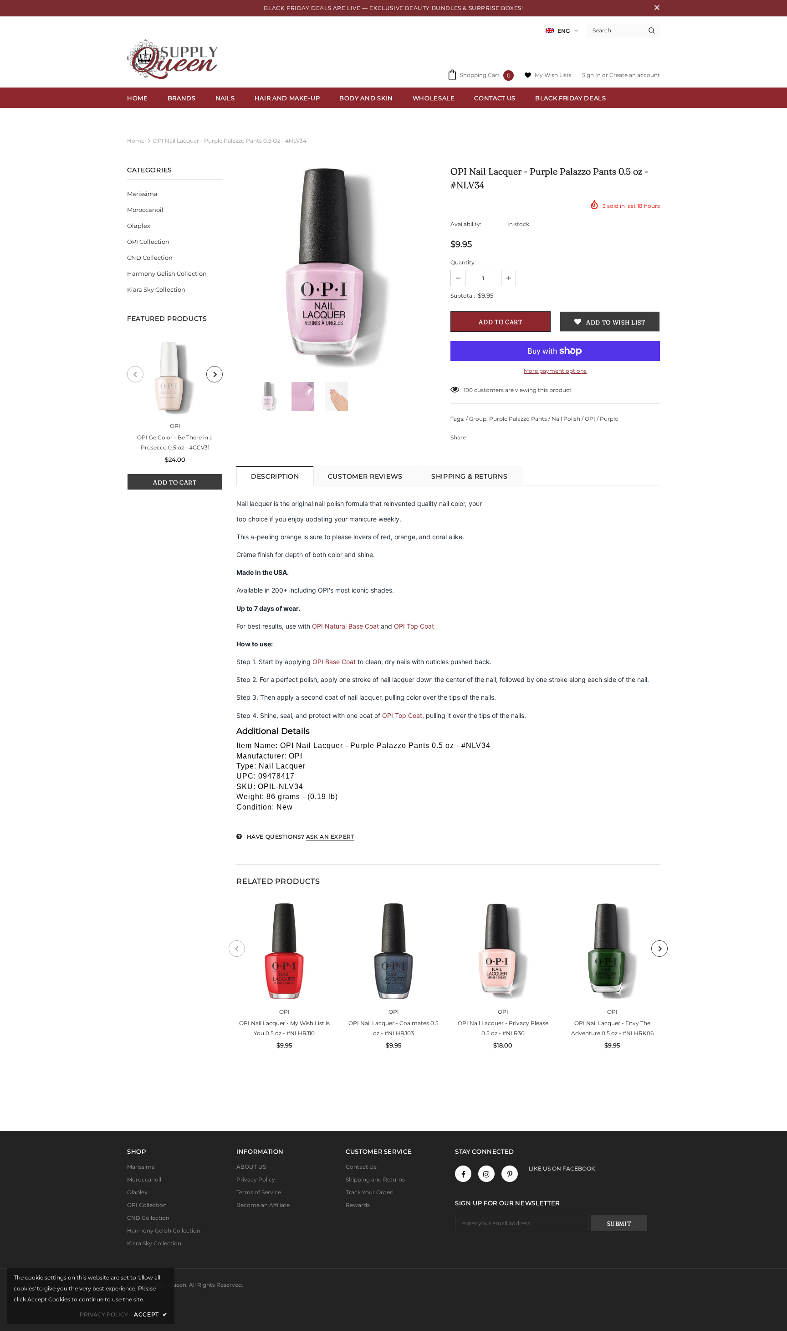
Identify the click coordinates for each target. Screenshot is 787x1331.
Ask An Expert (330, 836)
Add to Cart (174, 482)
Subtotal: (462, 295)
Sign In (592, 75)
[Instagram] (486, 1174)
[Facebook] (463, 1174)
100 (468, 390)
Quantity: (463, 262)
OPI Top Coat (414, 626)
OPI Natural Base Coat (345, 626)
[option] (175, 416)
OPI (175, 426)
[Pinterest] (509, 1174)
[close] (656, 8)
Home (135, 140)
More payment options (555, 370)
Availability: (465, 224)
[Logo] (174, 59)
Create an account (634, 75)
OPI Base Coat (334, 662)
